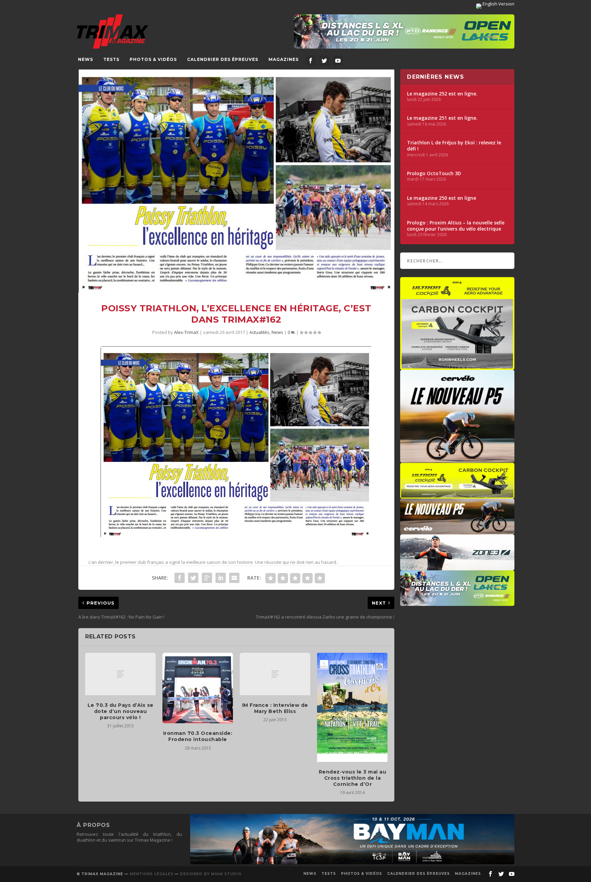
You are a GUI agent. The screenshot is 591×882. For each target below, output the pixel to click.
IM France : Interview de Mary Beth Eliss (275, 708)
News (85, 59)
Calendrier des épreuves (222, 59)
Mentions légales (151, 874)
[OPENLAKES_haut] (404, 31)
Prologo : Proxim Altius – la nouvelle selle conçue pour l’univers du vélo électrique (455, 226)
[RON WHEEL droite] (457, 495)
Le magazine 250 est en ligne (441, 198)
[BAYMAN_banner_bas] (352, 862)
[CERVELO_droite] (457, 531)
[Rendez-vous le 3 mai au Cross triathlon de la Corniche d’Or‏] (352, 707)
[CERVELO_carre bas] (457, 459)
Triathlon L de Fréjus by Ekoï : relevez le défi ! (454, 146)
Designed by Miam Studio (210, 874)
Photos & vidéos (153, 59)
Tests (111, 59)
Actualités (259, 332)
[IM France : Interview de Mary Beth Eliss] (275, 674)
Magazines (283, 59)
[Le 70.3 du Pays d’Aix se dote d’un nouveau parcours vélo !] (120, 674)
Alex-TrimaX (186, 332)
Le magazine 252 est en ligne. (442, 94)
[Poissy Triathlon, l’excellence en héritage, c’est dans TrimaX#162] (236, 181)
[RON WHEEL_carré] (457, 366)
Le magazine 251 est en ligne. (442, 118)
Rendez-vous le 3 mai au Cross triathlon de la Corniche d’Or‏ (352, 778)
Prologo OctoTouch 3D (434, 173)
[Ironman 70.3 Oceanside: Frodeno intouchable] (197, 688)
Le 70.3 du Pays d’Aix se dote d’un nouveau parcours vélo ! (121, 711)
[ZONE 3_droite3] (457, 567)
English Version (498, 4)
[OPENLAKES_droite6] (457, 602)
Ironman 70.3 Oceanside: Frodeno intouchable (198, 736)
